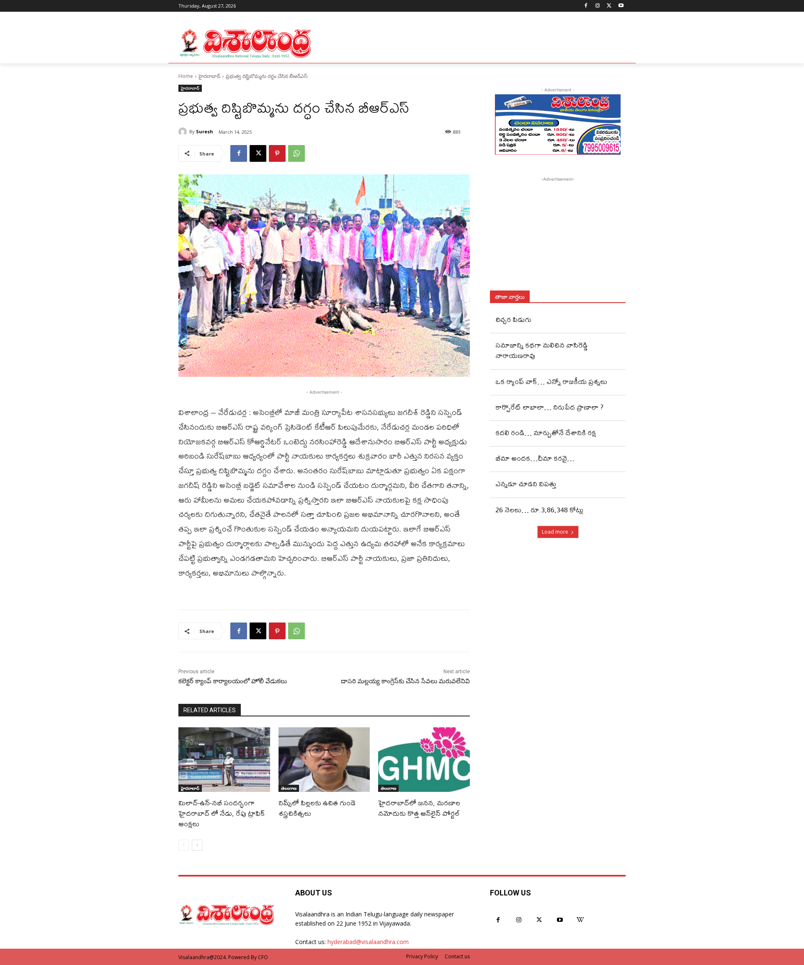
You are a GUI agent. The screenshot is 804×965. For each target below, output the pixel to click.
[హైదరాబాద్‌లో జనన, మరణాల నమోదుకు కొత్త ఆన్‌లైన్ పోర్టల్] (424, 759)
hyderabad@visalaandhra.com (368, 942)
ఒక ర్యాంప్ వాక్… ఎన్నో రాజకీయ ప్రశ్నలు (551, 381)
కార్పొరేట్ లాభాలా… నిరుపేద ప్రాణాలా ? (549, 407)
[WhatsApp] (296, 153)
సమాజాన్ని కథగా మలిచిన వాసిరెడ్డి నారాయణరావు (541, 350)
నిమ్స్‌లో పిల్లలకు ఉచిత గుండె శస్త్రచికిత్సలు (317, 808)
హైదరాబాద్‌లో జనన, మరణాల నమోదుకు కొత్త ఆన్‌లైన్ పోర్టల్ (419, 808)
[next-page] (197, 845)
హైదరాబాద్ (209, 76)
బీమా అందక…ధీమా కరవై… (535, 458)
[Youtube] (621, 6)
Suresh (204, 131)
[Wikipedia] (580, 920)
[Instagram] (598, 6)
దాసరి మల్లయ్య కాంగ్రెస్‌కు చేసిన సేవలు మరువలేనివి (405, 681)
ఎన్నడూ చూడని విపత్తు (525, 483)
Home (185, 76)
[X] (609, 6)
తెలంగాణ (288, 788)
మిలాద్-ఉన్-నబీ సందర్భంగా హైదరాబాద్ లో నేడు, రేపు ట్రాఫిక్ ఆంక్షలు (221, 813)
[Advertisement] (558, 236)
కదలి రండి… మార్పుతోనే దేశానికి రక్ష (545, 432)
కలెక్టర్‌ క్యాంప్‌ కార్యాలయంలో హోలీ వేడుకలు (232, 681)
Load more (555, 531)
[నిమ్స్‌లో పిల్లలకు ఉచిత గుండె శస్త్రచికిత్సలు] (324, 759)
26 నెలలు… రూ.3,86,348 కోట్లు (539, 509)
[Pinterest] (277, 153)
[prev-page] (183, 845)
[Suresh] (183, 131)
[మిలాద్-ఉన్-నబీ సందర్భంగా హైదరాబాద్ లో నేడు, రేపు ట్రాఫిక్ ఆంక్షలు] (224, 759)
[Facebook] (586, 6)
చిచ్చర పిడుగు (513, 319)
